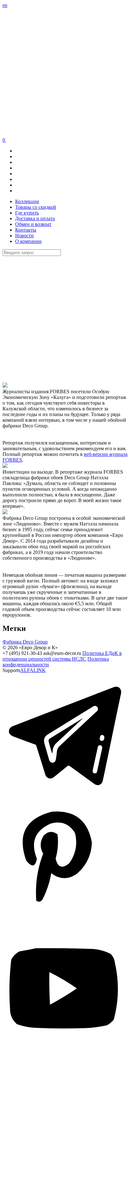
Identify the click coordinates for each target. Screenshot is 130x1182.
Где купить (27, 212)
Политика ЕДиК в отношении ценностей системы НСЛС (62, 656)
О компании (28, 241)
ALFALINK (33, 670)
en (5, 5)
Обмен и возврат (33, 224)
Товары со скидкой (35, 207)
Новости (24, 235)
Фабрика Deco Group (25, 641)
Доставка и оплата (35, 218)
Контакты (25, 230)
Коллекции (27, 201)
